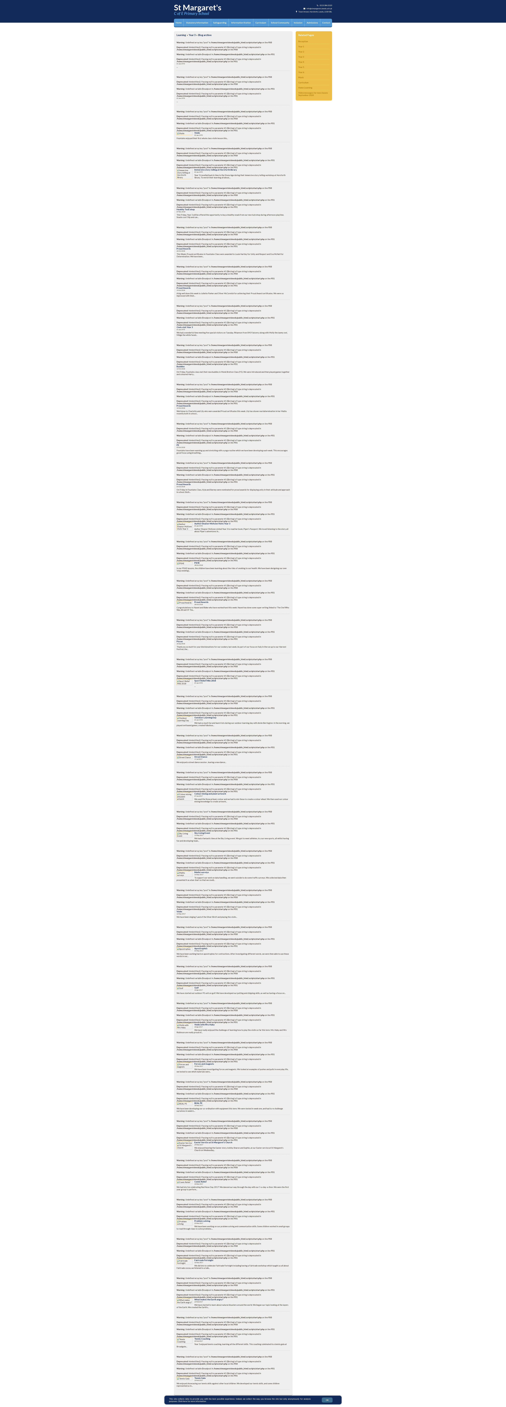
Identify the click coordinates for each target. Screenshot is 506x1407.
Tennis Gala (200, 1378)
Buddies (181, 366)
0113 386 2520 (326, 5)
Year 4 (301, 62)
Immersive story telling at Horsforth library (215, 170)
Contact (326, 22)
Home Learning (305, 87)
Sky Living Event (202, 833)
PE (178, 445)
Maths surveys (201, 872)
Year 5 (301, 67)
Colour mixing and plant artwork (210, 794)
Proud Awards (184, 248)
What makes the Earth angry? (208, 1299)
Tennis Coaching (202, 1339)
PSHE (197, 563)
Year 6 (301, 72)
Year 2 (301, 51)
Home (179, 22)
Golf (196, 987)
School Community (280, 22)
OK (327, 1400)
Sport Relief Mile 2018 (205, 680)
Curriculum (260, 22)
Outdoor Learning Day (205, 717)
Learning (181, 35)
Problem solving (202, 1221)
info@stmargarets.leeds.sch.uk (319, 8)
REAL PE (198, 1103)
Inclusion (298, 22)
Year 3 (192, 35)
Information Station (241, 22)
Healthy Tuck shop (186, 209)
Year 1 (301, 46)
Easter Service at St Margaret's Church (213, 1142)
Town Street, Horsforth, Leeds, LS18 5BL (315, 12)
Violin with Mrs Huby (204, 1024)
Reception (303, 41)
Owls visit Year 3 (185, 327)
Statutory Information (197, 22)
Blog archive (204, 35)
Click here (182, 1401)
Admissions (312, 22)
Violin (197, 133)
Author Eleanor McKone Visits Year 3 (212, 523)
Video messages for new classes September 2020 (313, 94)
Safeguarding (219, 22)
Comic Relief (200, 1181)
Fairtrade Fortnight (203, 1260)
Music (301, 77)
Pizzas (180, 641)
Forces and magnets (204, 1064)
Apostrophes (200, 948)
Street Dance (200, 757)
